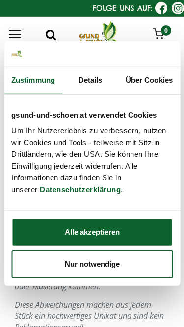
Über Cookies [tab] (149, 80)
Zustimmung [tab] (33, 80)
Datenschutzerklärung (80, 189)
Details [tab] (91, 80)
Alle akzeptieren (92, 231)
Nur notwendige (92, 264)
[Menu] (15, 34)
